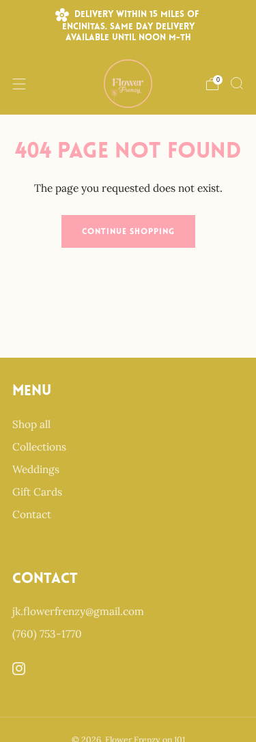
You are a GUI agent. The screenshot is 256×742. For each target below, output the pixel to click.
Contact (31, 514)
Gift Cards (37, 491)
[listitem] (128, 26)
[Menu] (19, 84)
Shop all (31, 424)
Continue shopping (128, 232)
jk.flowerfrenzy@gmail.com (78, 611)
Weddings (35, 469)
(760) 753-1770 (47, 633)
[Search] (237, 83)
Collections (39, 446)
